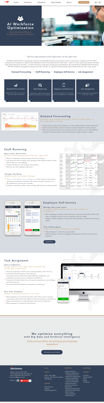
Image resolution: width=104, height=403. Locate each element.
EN (96, 2)
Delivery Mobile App (72, 380)
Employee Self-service (72, 375)
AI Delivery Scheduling (71, 378)
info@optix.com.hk (19, 377)
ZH (99, 2)
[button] (28, 3)
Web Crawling (69, 392)
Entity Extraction (70, 395)
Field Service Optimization (72, 376)
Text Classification (70, 393)
